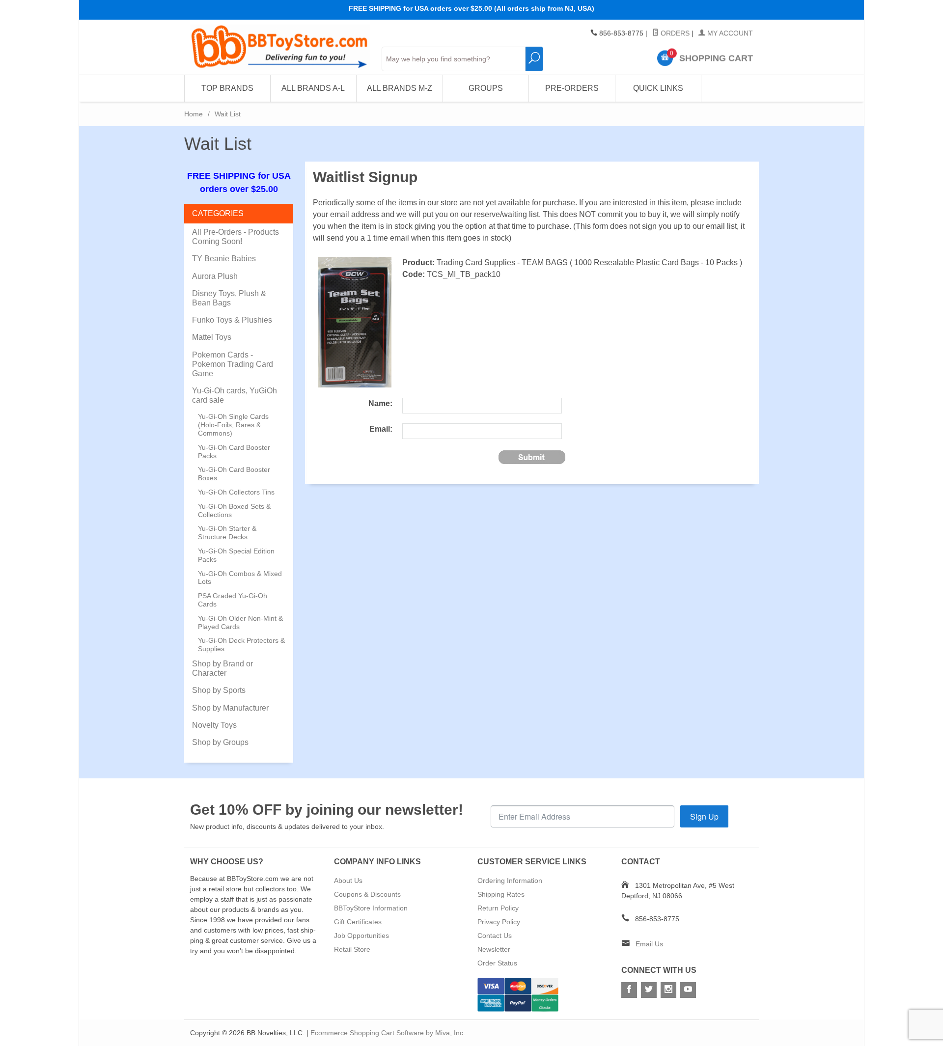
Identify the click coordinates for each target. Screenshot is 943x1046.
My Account (729, 33)
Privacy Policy (498, 922)
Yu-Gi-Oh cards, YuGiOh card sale (234, 395)
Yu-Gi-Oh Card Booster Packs (234, 451)
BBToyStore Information (371, 908)
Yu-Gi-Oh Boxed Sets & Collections (234, 510)
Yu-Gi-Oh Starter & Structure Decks (227, 532)
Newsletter (493, 949)
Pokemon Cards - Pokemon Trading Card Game (232, 364)
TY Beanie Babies (224, 258)
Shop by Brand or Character (222, 668)
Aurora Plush (215, 276)
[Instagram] (668, 990)
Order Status (497, 963)
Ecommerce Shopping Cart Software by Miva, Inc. (387, 1033)
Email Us (649, 944)
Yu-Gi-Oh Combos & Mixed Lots (240, 578)
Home (193, 114)
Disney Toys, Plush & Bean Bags (229, 298)
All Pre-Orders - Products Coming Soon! (235, 237)
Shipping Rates (501, 894)
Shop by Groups (220, 742)
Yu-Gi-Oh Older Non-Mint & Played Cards (240, 622)
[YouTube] (688, 990)
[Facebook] (629, 990)
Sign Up (704, 816)
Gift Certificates (358, 922)
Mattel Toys (211, 337)
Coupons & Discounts (367, 894)
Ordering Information (509, 880)
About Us (348, 880)
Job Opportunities (361, 935)
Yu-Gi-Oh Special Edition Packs (236, 555)
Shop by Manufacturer (230, 708)
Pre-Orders (572, 88)
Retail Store (352, 949)
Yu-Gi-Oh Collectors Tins (236, 492)
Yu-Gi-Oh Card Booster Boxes (234, 474)
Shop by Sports (219, 690)
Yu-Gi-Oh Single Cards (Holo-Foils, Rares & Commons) (233, 425)
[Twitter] (649, 990)
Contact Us (494, 935)
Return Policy (498, 908)
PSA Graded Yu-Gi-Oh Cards (232, 600)
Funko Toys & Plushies (232, 320)
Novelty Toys (214, 725)
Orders (674, 33)
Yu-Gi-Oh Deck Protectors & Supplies (241, 644)
